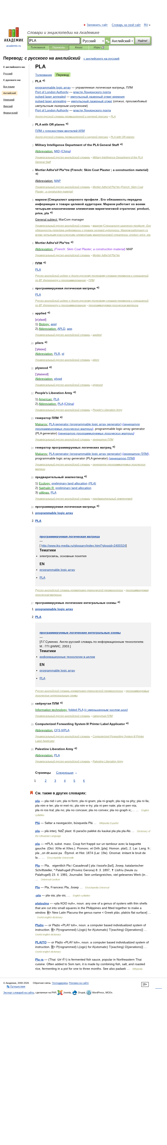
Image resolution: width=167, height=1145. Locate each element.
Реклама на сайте (79, 983)
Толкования (37, 47)
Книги (78, 47)
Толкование (43, 75)
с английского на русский (101, 58)
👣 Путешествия (16, 986)
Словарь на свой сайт (126, 25)
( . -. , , (93, 230)
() (85, 424)
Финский (8, 106)
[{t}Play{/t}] (43, 80)
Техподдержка (60, 983)
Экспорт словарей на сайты (18, 992)
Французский (10, 112)
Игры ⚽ (99, 47)
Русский (7, 73)
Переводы (58, 47)
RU (146, 25)
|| (42, 903)
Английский (9, 93)
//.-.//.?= (83, 545)
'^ (106, 255)
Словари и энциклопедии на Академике (63, 32)
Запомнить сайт (97, 25)
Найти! (142, 40)
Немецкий (8, 99)
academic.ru (13, 45)
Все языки (9, 86)
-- (79, 590)
